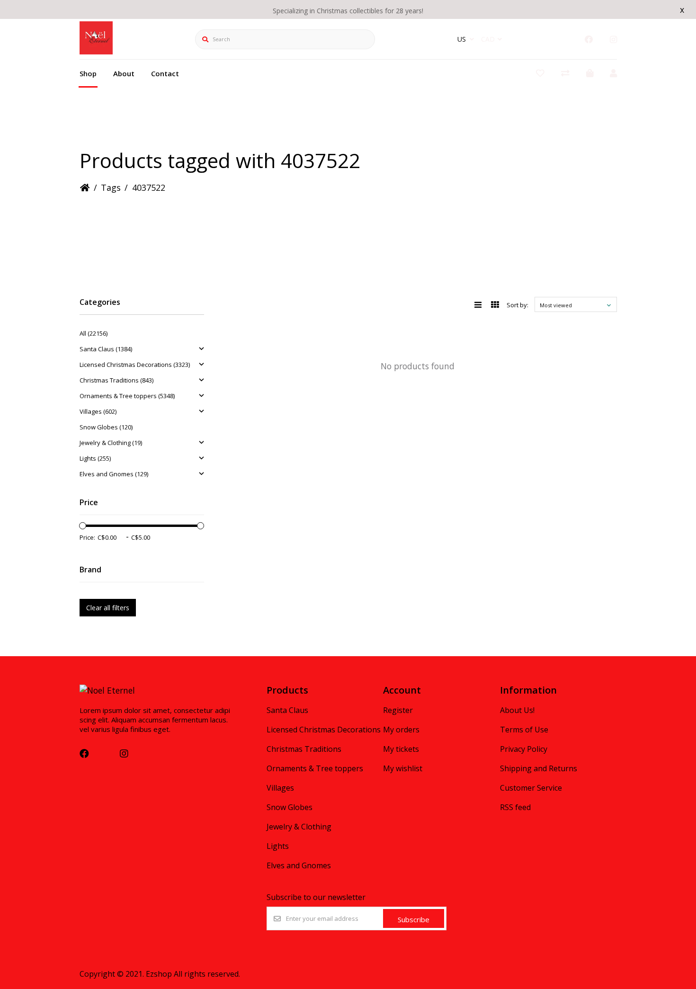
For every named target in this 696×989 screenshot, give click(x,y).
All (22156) (93, 333)
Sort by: (517, 305)
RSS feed (515, 807)
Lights (278, 846)
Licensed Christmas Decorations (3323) (135, 364)
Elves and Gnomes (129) (114, 474)
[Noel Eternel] (96, 51)
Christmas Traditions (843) (116, 380)
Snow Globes (289, 807)
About (123, 73)
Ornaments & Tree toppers (315, 768)
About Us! (517, 710)
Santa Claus (287, 710)
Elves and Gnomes (299, 865)
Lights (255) (95, 458)
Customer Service (531, 788)
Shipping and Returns (538, 768)
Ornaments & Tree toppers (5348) (127, 396)
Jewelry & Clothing (299, 826)
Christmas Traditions (304, 749)
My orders (401, 729)
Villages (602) (98, 411)
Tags (111, 187)
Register (398, 710)
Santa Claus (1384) (106, 349)
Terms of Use (524, 729)
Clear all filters (107, 607)
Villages (280, 788)
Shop (88, 73)
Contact (165, 73)
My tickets (401, 749)
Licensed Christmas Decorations (324, 729)
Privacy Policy (523, 749)
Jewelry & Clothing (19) (111, 442)
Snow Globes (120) (106, 427)
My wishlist (402, 768)
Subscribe (413, 919)
